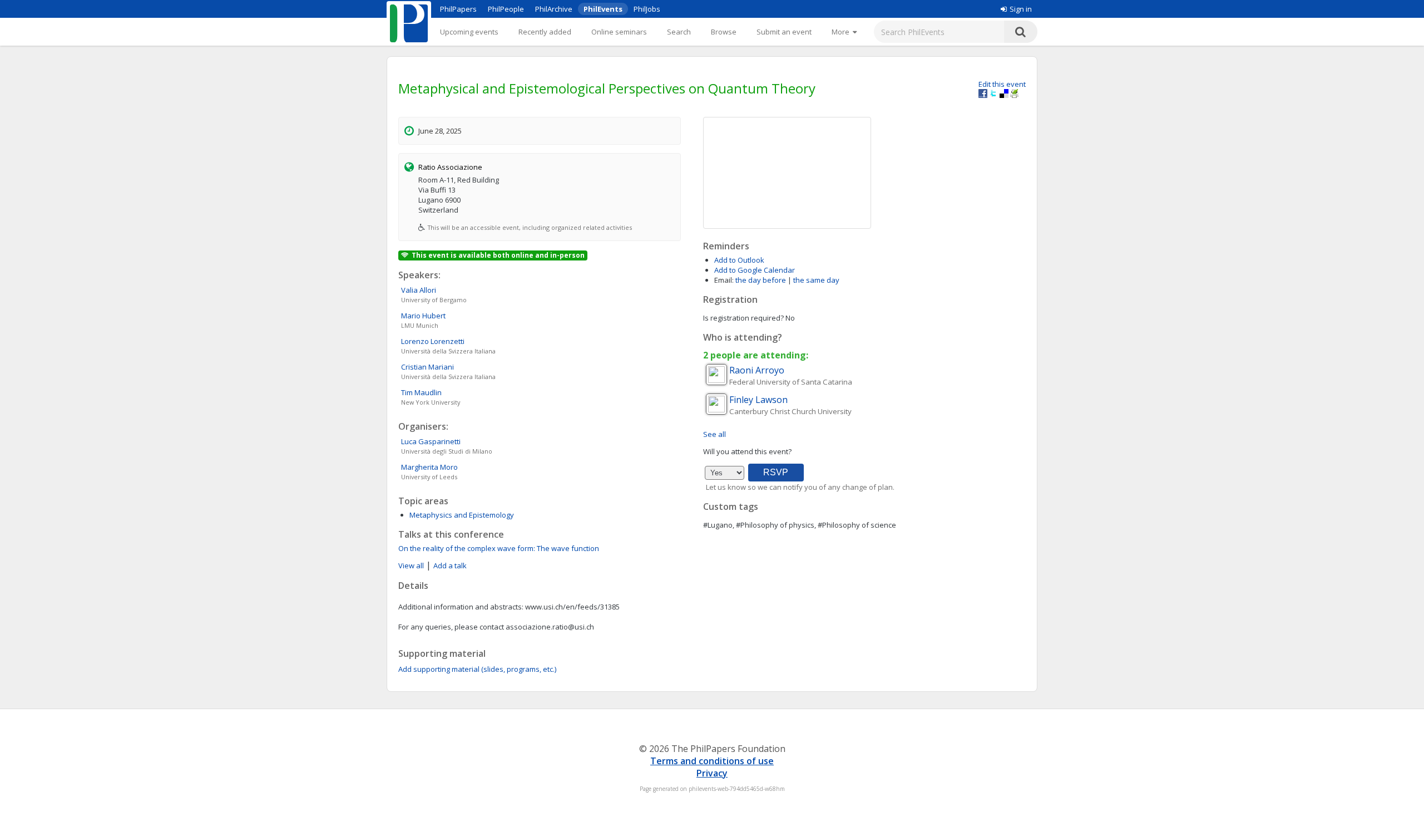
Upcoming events (469, 32)
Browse (723, 32)
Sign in (1021, 9)
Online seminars (619, 32)
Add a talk (450, 565)
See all (714, 434)
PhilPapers (458, 9)
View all (411, 565)
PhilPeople (506, 9)
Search (679, 32)
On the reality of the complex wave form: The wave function (498, 548)
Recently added (544, 32)
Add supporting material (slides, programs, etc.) (477, 669)
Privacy (712, 773)
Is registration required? (743, 318)
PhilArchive (553, 9)
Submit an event (784, 32)
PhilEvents (603, 9)
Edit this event (1002, 84)
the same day (816, 280)
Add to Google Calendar (754, 270)
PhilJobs (647, 9)
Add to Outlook (739, 260)
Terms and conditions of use (712, 761)
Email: (724, 280)
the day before (760, 280)
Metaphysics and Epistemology (461, 515)
